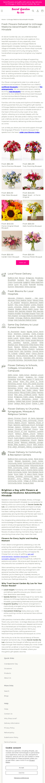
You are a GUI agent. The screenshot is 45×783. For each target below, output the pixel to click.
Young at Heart (28, 483)
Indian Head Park (37, 282)
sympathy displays (9, 559)
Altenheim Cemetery (22, 334)
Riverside (32, 284)
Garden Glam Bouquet (10, 257)
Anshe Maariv (25, 338)
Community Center (15, 463)
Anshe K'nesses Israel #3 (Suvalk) (29, 336)
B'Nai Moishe (34, 345)
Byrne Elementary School (26, 399)
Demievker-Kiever (30, 360)
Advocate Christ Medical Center (20, 300)
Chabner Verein (24, 353)
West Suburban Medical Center (25, 320)
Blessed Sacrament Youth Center (29, 461)
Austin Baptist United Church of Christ (28, 438)
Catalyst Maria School (22, 403)
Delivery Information (11, 723)
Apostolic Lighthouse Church (24, 425)
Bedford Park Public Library (26, 390)
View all (22, 263)
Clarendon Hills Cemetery (33, 358)
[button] (33, 11)
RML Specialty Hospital (23, 311)
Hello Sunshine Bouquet (32, 226)
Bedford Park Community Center (20, 459)
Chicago (40, 280)
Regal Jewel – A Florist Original (32, 196)
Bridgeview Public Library (24, 397)
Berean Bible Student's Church (20, 445)
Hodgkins (26, 282)
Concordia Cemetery (15, 360)
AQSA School (24, 375)
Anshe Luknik (13, 338)
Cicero (10, 282)
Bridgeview (30, 278)
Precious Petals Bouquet (32, 257)
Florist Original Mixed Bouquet (10, 227)
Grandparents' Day (11, 664)
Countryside (17, 282)
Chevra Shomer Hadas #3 (26, 356)
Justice (10, 284)
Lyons (16, 284)
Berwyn (22, 278)
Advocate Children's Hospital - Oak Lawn (25, 298)
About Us (7, 678)
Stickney (40, 284)
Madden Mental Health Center (27, 309)
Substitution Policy (11, 737)
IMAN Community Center (18, 468)
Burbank (20, 280)
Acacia (23, 331)
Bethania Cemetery (29, 347)
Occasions (8, 668)
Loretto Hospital (37, 305)
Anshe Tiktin (20, 340)
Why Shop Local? (10, 718)
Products (7, 673)
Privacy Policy (9, 728)
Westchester (19, 287)
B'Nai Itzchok (24, 345)
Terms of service (10, 742)
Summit (11, 287)
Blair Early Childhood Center (25, 395)
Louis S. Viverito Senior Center (32, 470)
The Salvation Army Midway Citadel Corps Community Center (25, 478)
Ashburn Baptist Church (25, 434)
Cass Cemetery (25, 351)
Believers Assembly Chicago (32, 442)
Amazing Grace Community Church (29, 420)
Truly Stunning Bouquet (32, 166)
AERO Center (13, 375)
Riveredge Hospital (29, 313)
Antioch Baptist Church (17, 423)
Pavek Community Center (17, 472)
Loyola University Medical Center (21, 307)
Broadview (39, 278)
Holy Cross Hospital (22, 305)
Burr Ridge (30, 280)
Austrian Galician (30, 342)
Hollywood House (36, 465)
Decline (21, 773)
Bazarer (17, 347)
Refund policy (9, 732)
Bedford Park (13, 278)
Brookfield (11, 280)
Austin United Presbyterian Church (22, 440)
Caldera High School (23, 401)
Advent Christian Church (17, 418)
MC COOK (24, 284)
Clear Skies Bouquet (9, 195)
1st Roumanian (13, 331)
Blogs (6, 696)
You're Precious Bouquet (11, 166)
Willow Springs (30, 287)
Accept (21, 768)
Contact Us (8, 714)
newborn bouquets (20, 556)
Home (4, 19)
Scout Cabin (18, 474)
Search (6, 691)
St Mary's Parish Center (34, 474)
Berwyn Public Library (28, 392)
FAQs (6, 709)
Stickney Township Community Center (23, 476)
